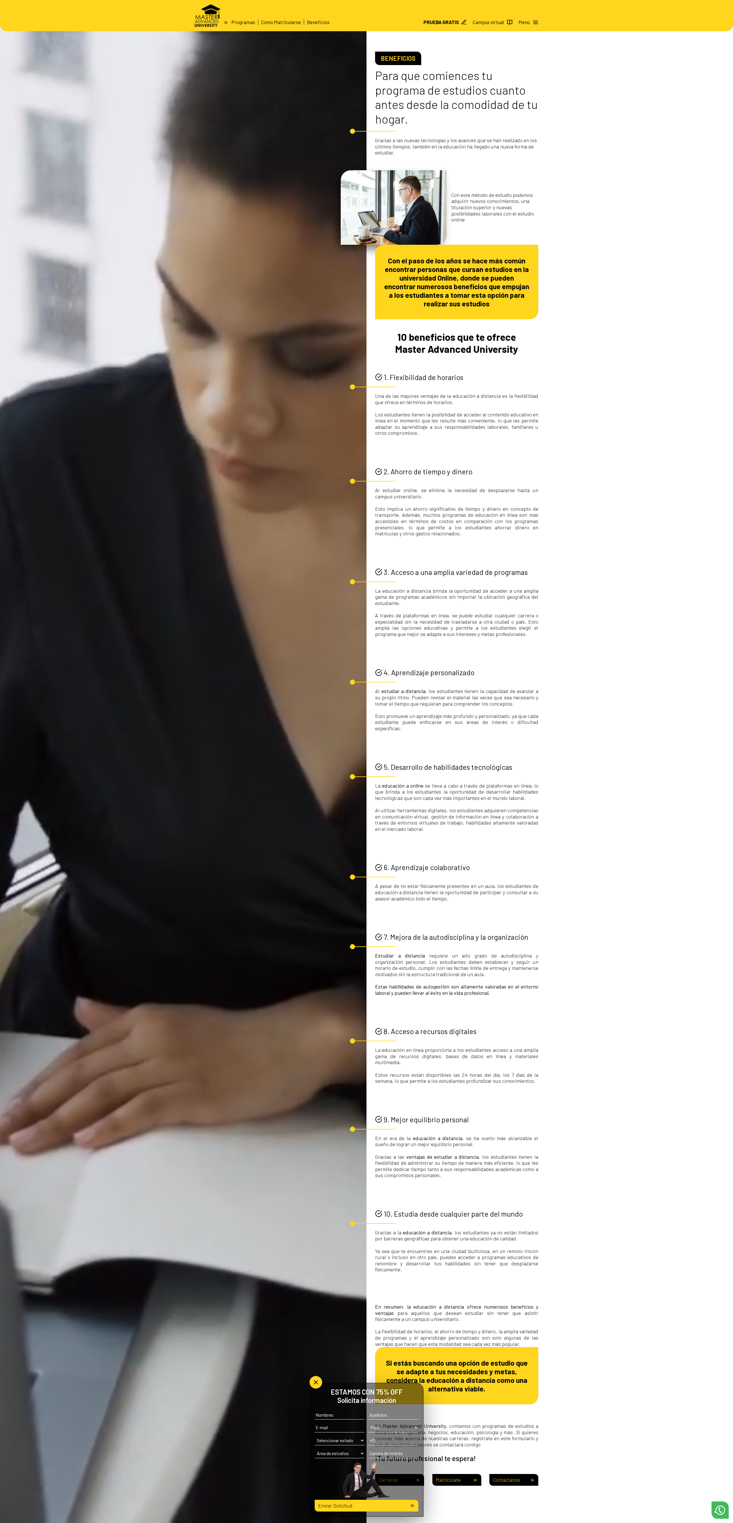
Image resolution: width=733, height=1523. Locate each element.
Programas (243, 22)
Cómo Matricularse (281, 22)
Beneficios (318, 22)
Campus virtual (488, 22)
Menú (524, 22)
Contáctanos (506, 1480)
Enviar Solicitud (335, 1505)
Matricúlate (448, 1480)
